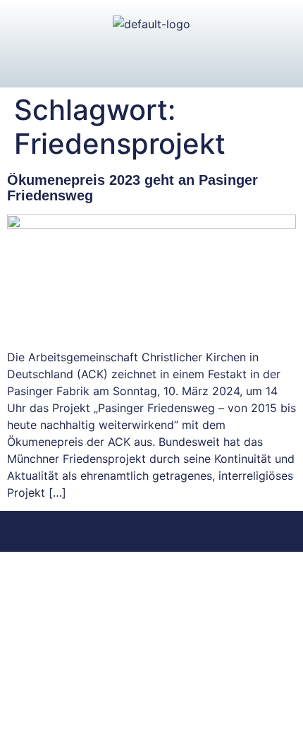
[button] (151, 60)
